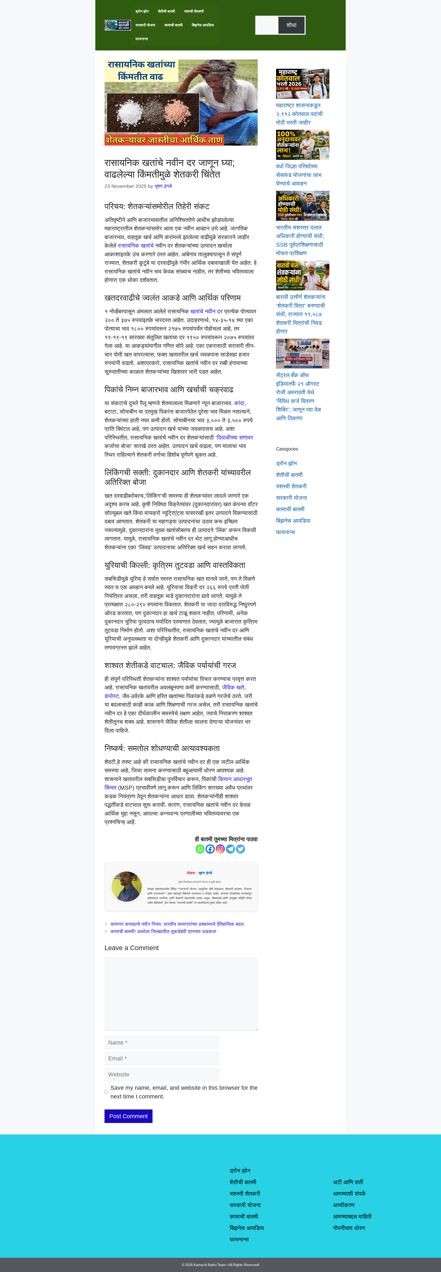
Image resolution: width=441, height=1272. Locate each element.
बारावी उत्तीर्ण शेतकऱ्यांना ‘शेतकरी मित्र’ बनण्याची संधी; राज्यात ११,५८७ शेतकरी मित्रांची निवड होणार (300, 314)
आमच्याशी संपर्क (349, 1193)
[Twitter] (240, 849)
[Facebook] (210, 849)
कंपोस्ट (112, 696)
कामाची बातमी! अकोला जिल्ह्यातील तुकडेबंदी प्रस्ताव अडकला (163, 931)
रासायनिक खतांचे (136, 245)
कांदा (239, 403)
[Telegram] (230, 849)
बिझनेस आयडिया (203, 25)
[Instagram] (220, 849)
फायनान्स (142, 39)
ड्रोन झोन (142, 11)
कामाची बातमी (173, 25)
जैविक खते (233, 687)
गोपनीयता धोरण (349, 1228)
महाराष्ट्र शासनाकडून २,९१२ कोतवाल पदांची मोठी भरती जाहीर (299, 114)
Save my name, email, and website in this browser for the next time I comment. (184, 1092)
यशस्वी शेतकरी (194, 11)
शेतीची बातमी (166, 11)
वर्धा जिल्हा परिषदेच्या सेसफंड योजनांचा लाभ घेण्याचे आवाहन (298, 175)
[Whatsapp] (200, 849)
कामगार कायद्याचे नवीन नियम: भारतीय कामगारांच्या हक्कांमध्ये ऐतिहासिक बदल (177, 924)
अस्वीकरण (343, 1205)
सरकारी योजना (145, 25)
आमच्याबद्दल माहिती (352, 1216)
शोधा (292, 25)
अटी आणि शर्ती (348, 1182)
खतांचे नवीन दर (206, 311)
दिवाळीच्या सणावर (235, 437)
